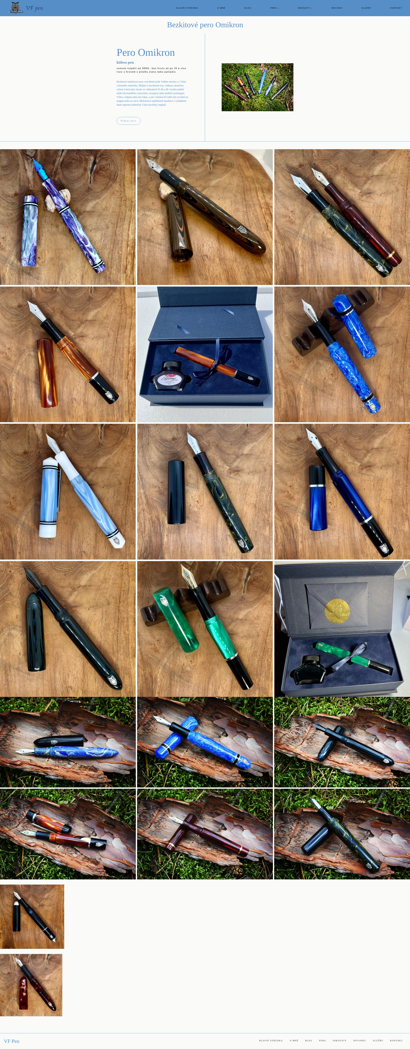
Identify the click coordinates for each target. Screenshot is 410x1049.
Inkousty (340, 1041)
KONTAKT (396, 8)
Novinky (337, 8)
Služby (366, 8)
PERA (322, 1041)
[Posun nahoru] (407, 895)
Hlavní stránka (187, 8)
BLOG (247, 8)
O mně (221, 8)
